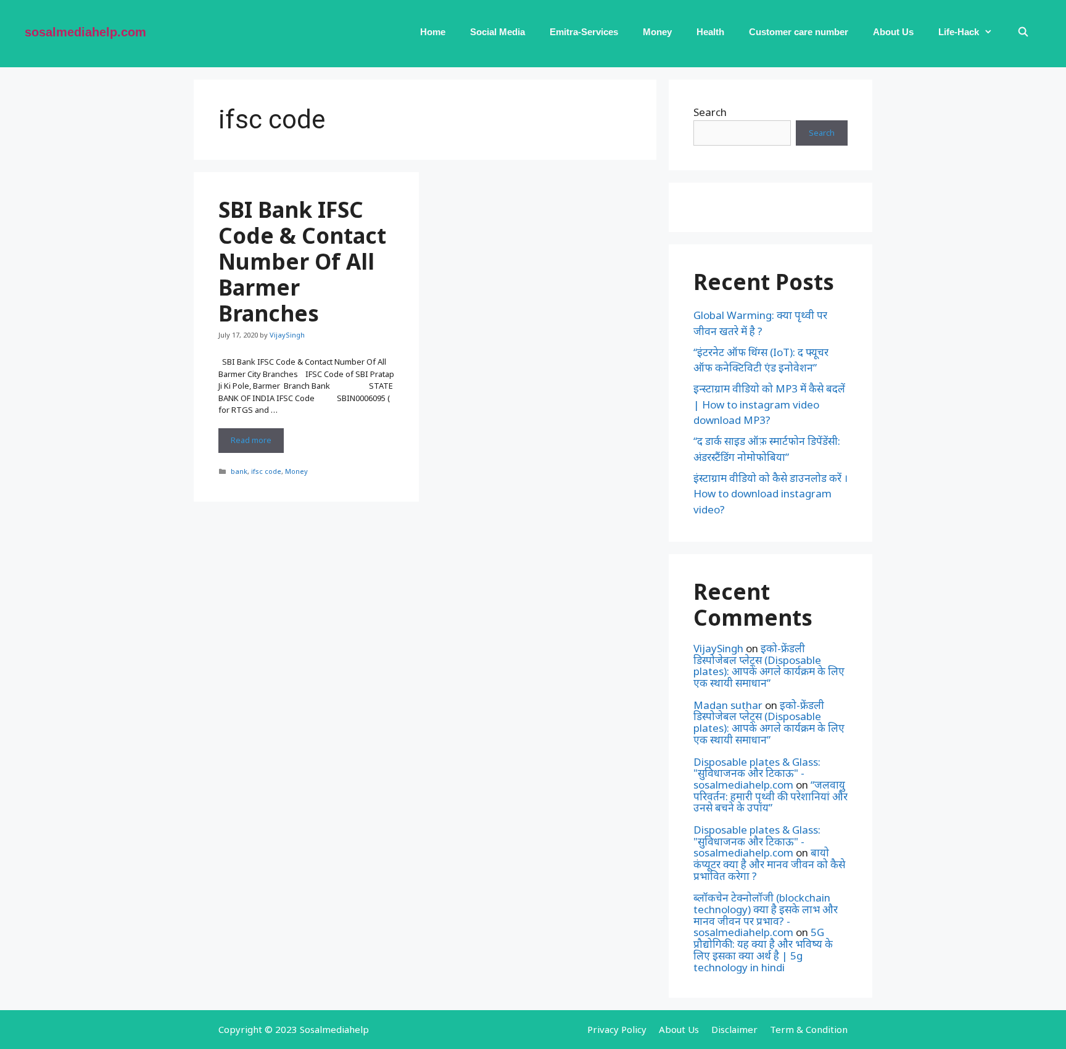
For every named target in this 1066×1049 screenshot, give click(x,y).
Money (657, 32)
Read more (257, 443)
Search (710, 112)
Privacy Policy (617, 1029)
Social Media (497, 32)
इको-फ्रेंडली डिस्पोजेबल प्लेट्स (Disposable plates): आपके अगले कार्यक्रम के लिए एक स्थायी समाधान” (769, 665)
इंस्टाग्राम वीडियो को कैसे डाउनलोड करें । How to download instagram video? (770, 493)
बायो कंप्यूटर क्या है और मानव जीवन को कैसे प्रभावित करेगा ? (769, 863)
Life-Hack (958, 32)
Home (432, 32)
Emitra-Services (584, 32)
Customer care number (798, 32)
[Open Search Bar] (1023, 32)
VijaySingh (718, 648)
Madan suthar (727, 705)
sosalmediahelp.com (85, 32)
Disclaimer (734, 1029)
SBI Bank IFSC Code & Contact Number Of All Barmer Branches (302, 261)
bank (239, 471)
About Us (893, 32)
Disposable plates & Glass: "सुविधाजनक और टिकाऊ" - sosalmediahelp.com (756, 773)
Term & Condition (809, 1029)
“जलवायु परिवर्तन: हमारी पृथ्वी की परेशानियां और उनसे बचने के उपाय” (770, 796)
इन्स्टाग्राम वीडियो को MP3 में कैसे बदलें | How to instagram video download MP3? (769, 404)
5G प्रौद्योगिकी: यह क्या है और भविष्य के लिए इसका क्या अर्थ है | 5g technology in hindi (763, 949)
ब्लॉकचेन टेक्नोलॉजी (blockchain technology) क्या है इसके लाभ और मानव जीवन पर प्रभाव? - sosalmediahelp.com (765, 914)
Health (710, 32)
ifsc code (266, 471)
